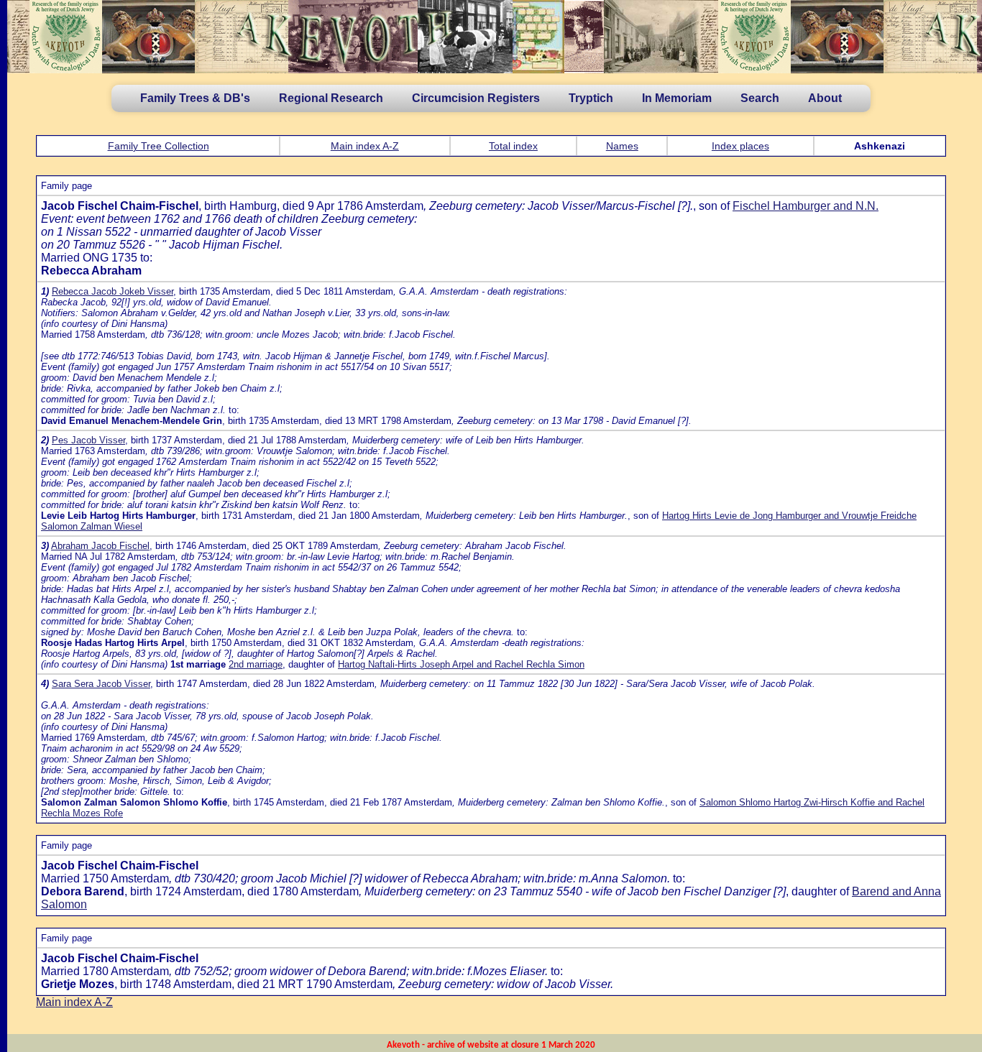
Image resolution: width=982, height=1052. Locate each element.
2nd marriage (256, 664)
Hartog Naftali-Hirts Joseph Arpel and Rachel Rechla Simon (461, 664)
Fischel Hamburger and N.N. (805, 206)
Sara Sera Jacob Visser (101, 683)
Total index (513, 146)
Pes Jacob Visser (88, 440)
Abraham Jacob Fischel (100, 545)
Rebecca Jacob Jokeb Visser (112, 291)
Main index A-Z (365, 146)
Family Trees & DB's (195, 98)
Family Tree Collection (158, 146)
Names (622, 146)
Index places (740, 146)
